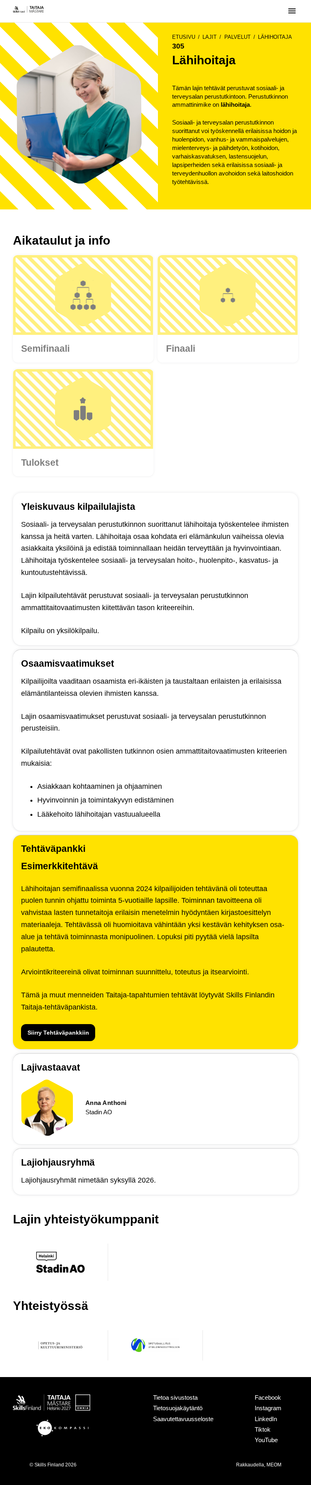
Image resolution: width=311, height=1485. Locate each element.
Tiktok (263, 1429)
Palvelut (237, 37)
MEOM (273, 1465)
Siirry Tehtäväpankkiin (58, 1032)
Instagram (268, 1408)
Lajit (209, 37)
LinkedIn (266, 1418)
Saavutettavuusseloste (183, 1418)
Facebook (268, 1397)
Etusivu (183, 37)
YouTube (266, 1439)
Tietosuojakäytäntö (177, 1408)
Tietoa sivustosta (175, 1397)
